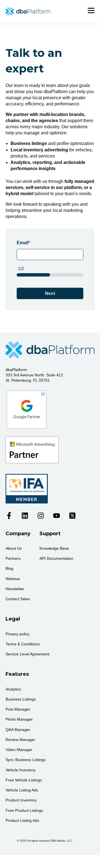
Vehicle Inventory (21, 770)
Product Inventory (21, 800)
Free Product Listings (24, 810)
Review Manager (20, 739)
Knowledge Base (54, 548)
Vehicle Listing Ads (22, 790)
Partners (13, 558)
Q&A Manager (18, 729)
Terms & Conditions (23, 644)
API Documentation (56, 558)
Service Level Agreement (27, 654)
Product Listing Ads (22, 820)
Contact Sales (18, 599)
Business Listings (21, 699)
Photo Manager (19, 719)
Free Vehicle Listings (24, 780)
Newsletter (15, 589)
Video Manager (19, 749)
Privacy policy (17, 634)
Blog (9, 568)
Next (50, 293)
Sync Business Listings (26, 759)
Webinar (13, 579)
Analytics (13, 689)
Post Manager (18, 709)
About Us (14, 548)
